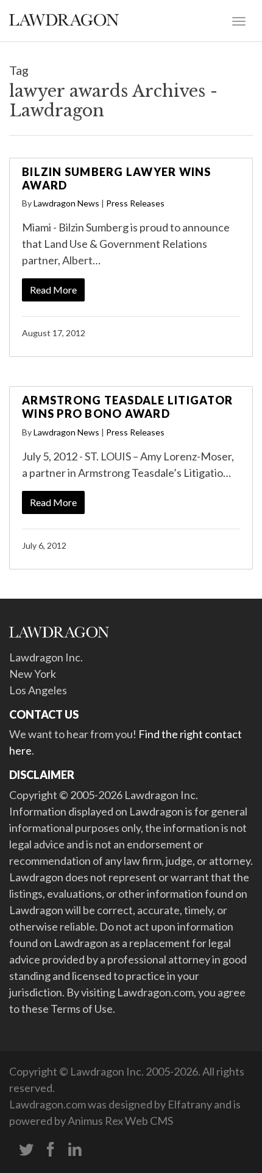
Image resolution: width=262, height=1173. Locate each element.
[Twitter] (26, 1150)
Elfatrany (190, 1104)
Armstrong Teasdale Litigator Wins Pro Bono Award (127, 406)
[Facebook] (50, 1150)
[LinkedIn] (75, 1150)
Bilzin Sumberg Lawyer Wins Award (116, 178)
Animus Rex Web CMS (120, 1120)
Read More (53, 289)
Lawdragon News (66, 203)
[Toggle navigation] (239, 20)
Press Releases (135, 203)
